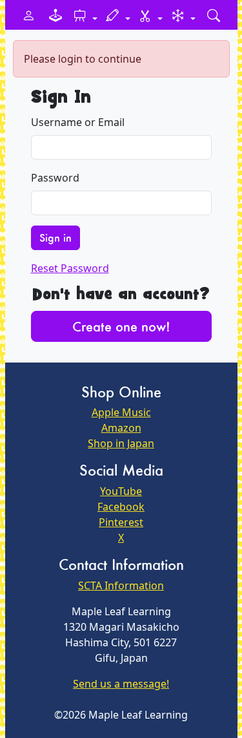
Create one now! (121, 326)
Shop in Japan (121, 443)
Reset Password (70, 268)
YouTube (121, 491)
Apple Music (121, 412)
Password (55, 178)
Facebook (121, 507)
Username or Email (78, 122)
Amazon (121, 428)
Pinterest (121, 522)
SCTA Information (121, 585)
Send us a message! (121, 684)
